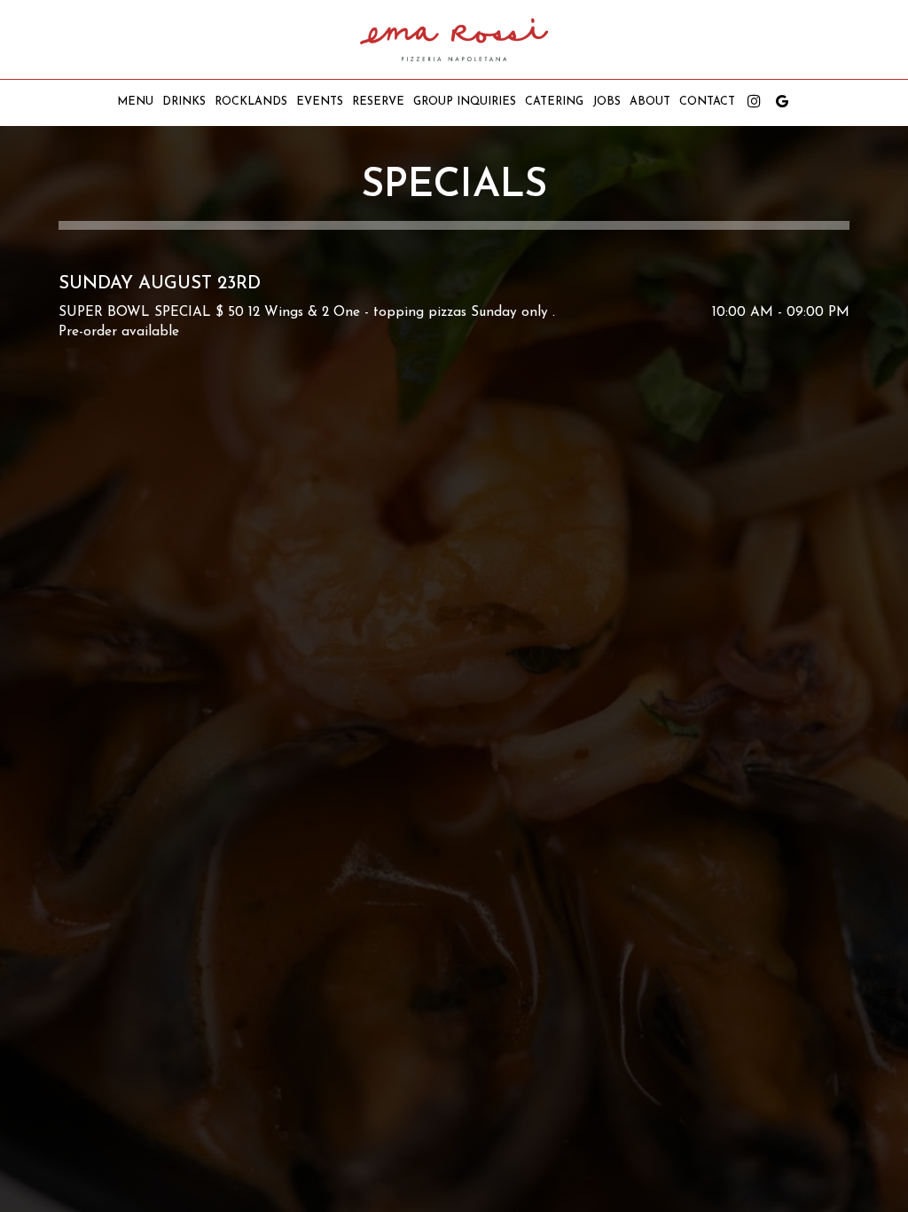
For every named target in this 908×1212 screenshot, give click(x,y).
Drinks (184, 102)
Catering (554, 102)
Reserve (378, 102)
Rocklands (251, 102)
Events (319, 102)
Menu (135, 102)
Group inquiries (464, 102)
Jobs (606, 102)
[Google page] (782, 101)
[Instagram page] (754, 101)
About (650, 102)
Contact (707, 102)
